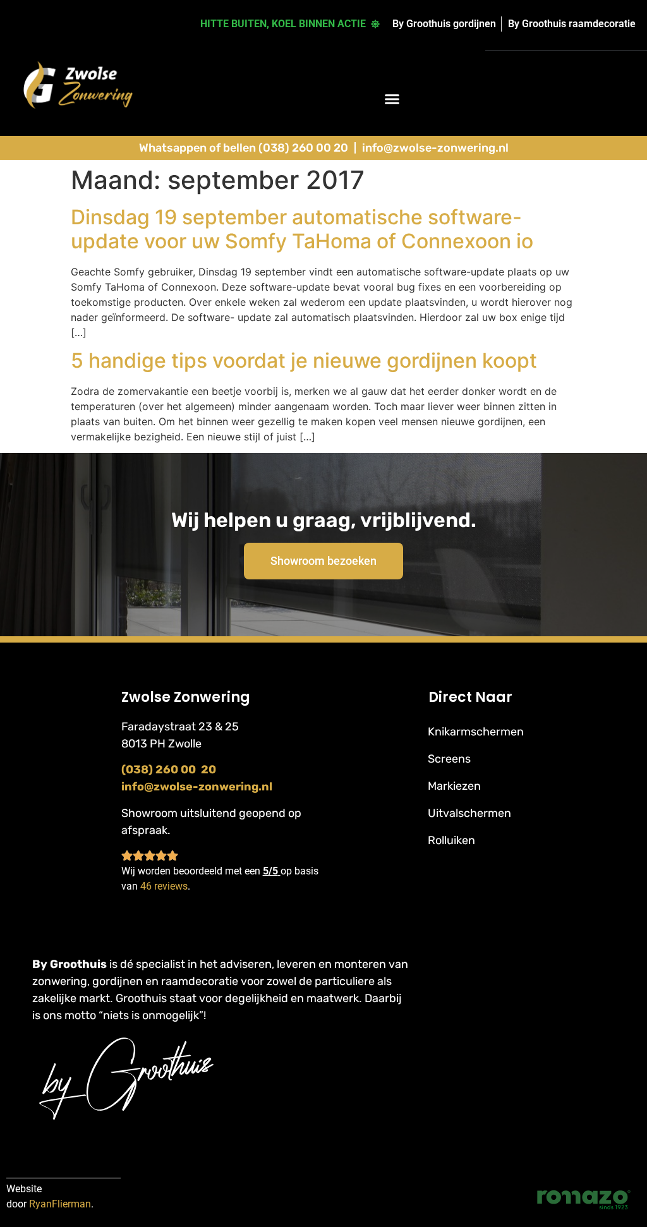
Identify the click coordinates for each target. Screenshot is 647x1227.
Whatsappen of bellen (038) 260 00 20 (243, 148)
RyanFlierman (60, 1204)
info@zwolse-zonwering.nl (435, 148)
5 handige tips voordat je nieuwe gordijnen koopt (304, 360)
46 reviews (164, 886)
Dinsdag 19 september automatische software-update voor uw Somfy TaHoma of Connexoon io (302, 229)
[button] (392, 99)
